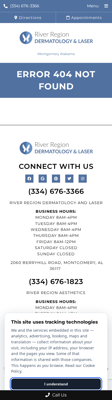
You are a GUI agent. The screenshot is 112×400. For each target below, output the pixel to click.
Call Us (59, 395)
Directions (30, 17)
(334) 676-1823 (56, 281)
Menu (93, 5)
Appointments (86, 17)
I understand (56, 384)
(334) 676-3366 (24, 5)
